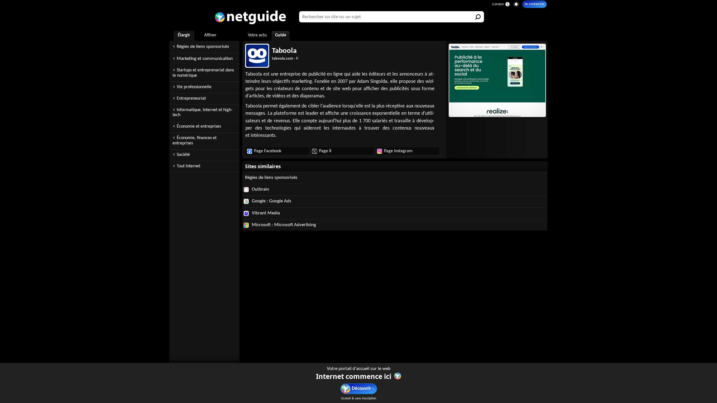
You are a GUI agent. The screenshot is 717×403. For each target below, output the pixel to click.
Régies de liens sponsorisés (203, 46)
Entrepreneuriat (191, 98)
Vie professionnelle (194, 87)
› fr (285, 59)
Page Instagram (398, 151)
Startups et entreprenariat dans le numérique (203, 73)
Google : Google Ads (271, 201)
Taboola (284, 51)
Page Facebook (267, 151)
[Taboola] (497, 80)
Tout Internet (188, 166)
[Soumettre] (478, 16)
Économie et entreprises (199, 126)
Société (183, 155)
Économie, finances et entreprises (195, 141)
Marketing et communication (205, 58)
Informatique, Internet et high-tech (202, 113)
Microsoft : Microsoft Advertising (283, 224)
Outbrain (260, 189)
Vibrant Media (265, 213)
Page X (325, 151)
